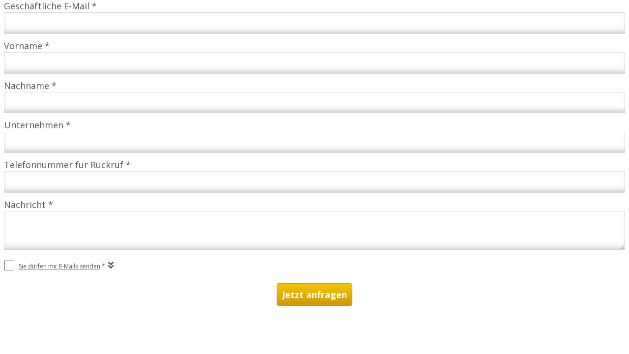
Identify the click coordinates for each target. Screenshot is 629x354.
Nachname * (30, 85)
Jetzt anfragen (314, 294)
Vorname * (27, 46)
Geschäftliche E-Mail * (50, 6)
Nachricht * (28, 204)
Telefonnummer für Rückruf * (67, 165)
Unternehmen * (37, 125)
